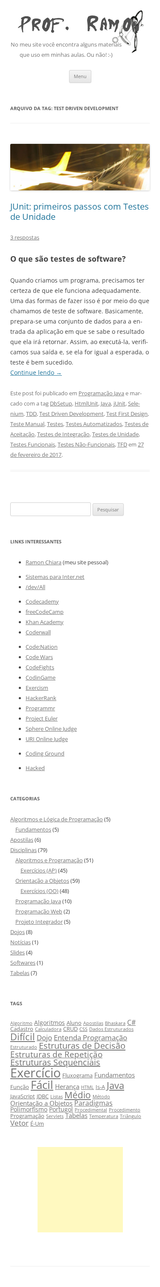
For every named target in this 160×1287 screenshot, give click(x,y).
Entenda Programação (90, 1037)
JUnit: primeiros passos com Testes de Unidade (79, 211)
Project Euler (42, 718)
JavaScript (22, 1096)
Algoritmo (21, 1023)
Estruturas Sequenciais (55, 1062)
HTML (87, 1087)
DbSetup (61, 403)
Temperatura (103, 1116)
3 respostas (24, 237)
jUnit (119, 403)
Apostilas (21, 839)
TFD (122, 444)
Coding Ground (45, 753)
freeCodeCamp (45, 612)
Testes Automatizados (94, 424)
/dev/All (35, 587)
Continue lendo (36, 372)
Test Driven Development (71, 413)
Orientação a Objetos (42, 880)
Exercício (35, 1072)
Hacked (35, 768)
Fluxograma (77, 1075)
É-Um (37, 1123)
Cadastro (21, 1029)
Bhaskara (115, 1023)
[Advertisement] (80, 1189)
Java (106, 403)
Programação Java (101, 393)
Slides (17, 952)
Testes (55, 424)
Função (19, 1087)
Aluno (74, 1023)
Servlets (55, 1116)
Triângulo (130, 1116)
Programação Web (38, 911)
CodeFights (40, 667)
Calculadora (48, 1029)
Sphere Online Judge (51, 729)
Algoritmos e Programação (49, 860)
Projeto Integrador (39, 921)
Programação (27, 1116)
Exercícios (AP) (38, 870)
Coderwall (38, 632)
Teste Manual (27, 424)
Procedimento (124, 1110)
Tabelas (19, 973)
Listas (56, 1097)
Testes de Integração (63, 434)
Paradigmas (93, 1103)
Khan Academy (45, 622)
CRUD (70, 1029)
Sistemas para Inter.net (55, 577)
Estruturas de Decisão (82, 1045)
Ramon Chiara (43, 562)
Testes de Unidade (115, 434)
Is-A (100, 1087)
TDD (31, 413)
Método (101, 1097)
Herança (67, 1086)
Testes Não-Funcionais (86, 444)
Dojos (17, 932)
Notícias (20, 942)
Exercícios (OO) (39, 891)
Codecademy (42, 601)
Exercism (37, 688)
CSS (83, 1029)
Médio (77, 1095)
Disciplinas (23, 850)
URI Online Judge (47, 739)
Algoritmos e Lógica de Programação (56, 819)
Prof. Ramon (80, 21)
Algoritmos (49, 1023)
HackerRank (41, 698)
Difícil (22, 1036)
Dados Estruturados (111, 1029)
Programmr (40, 708)
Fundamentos (33, 829)
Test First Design (127, 413)
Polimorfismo (28, 1109)
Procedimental (91, 1110)
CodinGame (40, 677)
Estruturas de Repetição (56, 1054)
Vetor (19, 1123)
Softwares (22, 962)
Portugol (61, 1109)
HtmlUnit (86, 403)
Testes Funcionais (32, 444)
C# (131, 1022)
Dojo (44, 1037)
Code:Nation (42, 647)
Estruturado (23, 1047)
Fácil (42, 1084)
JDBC (43, 1096)
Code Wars (39, 657)
